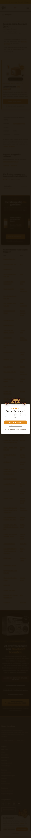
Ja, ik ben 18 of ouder (15, 422)
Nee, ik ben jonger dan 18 (15, 426)
